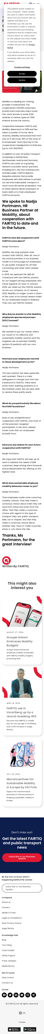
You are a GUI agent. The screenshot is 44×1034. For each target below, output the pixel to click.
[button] (20, 1013)
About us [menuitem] (6, 902)
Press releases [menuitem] (9, 960)
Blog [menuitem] (4, 939)
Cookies (22, 1022)
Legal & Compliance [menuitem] (12, 918)
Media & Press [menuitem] (9, 912)
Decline (22, 80)
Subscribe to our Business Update (22, 857)
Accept (22, 74)
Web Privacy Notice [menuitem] (11, 923)
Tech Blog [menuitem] (7, 945)
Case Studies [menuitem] (8, 950)
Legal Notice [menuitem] (8, 928)
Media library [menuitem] (8, 966)
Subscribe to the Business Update (18, 888)
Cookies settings (22, 67)
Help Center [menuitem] (8, 977)
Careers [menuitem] (6, 907)
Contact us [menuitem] (7, 982)
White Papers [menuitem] (8, 955)
